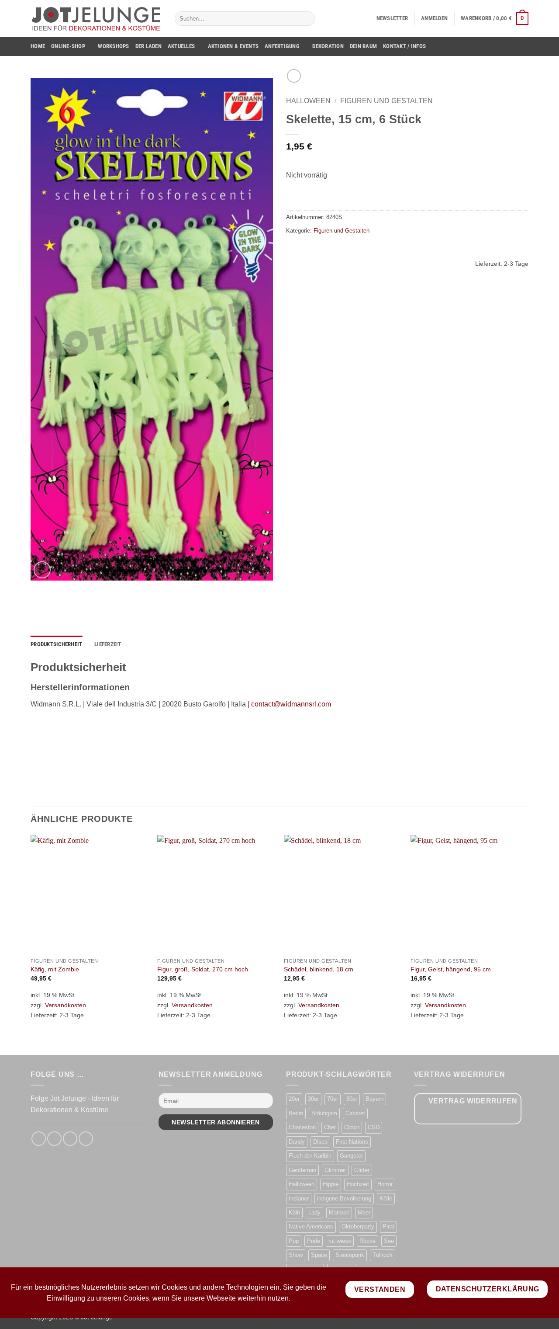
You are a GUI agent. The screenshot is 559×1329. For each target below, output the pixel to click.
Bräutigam (324, 1113)
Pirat (388, 1226)
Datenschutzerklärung (487, 1289)
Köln (294, 1212)
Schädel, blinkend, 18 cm (318, 969)
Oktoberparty (358, 1226)
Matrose (339, 1212)
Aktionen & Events (233, 46)
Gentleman (302, 1170)
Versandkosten (65, 1005)
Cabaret (355, 1113)
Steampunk (349, 1255)
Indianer (299, 1198)
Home (38, 46)
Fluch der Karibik (310, 1155)
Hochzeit (358, 1184)
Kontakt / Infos (404, 46)
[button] (392, 18)
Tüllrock (383, 1255)
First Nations (352, 1141)
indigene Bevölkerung (344, 1198)
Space (319, 1255)
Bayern (374, 1099)
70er (332, 1099)
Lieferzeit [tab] (107, 644)
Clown (351, 1127)
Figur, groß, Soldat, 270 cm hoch (202, 969)
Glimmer (335, 1170)
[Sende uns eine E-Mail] (70, 1138)
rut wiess (339, 1241)
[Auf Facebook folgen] (38, 1138)
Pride (313, 1241)
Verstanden (380, 1289)
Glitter (361, 1170)
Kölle (386, 1198)
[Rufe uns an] (86, 1138)
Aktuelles (181, 46)
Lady (314, 1212)
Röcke (367, 1241)
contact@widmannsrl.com (291, 704)
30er (313, 1099)
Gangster (351, 1155)
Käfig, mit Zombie (55, 969)
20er (294, 1099)
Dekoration (328, 46)
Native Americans (311, 1226)
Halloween (308, 100)
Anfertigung (282, 46)
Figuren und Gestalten (386, 100)
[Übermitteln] (307, 18)
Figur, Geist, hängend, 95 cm (451, 969)
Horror (385, 1184)
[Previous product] (293, 76)
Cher (330, 1127)
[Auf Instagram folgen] (54, 1138)
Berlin (296, 1113)
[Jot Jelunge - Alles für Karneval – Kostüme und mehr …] (96, 18)
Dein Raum (363, 46)
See (389, 1241)
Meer (364, 1212)
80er (351, 1099)
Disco (320, 1141)
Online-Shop (68, 46)
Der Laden (148, 46)
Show (296, 1255)
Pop (294, 1241)
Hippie (330, 1184)
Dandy (297, 1141)
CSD (374, 1127)
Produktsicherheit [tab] (56, 644)
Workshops (113, 46)
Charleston (302, 1127)
